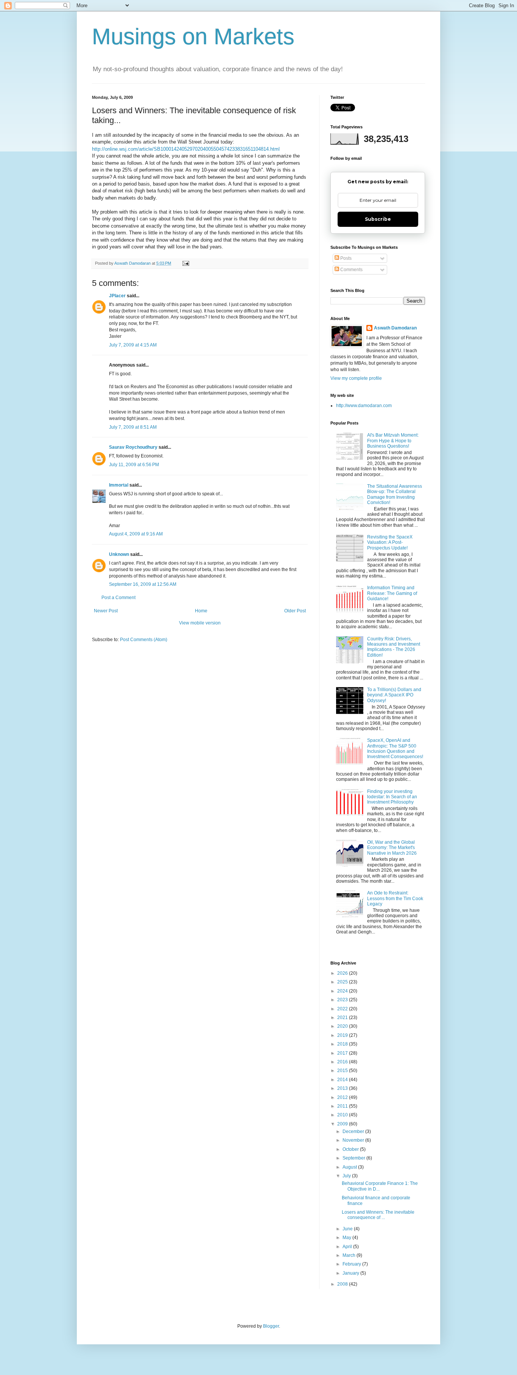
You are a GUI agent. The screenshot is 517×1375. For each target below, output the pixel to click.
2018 (343, 1044)
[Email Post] (185, 263)
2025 (343, 982)
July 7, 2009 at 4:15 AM (133, 345)
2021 (343, 1017)
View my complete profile (356, 378)
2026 (343, 973)
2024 (343, 991)
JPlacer (117, 295)
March (350, 1255)
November (354, 1140)
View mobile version (200, 623)
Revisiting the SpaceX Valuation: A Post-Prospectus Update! (390, 542)
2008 (343, 1284)
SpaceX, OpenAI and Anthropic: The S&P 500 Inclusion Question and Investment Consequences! (395, 748)
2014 (343, 1079)
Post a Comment (118, 597)
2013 (343, 1088)
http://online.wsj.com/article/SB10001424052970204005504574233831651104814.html (186, 149)
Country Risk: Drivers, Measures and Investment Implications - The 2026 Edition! (393, 647)
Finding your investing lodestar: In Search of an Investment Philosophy (392, 797)
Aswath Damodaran (395, 328)
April (348, 1246)
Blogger (271, 1326)
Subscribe (378, 219)
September (354, 1158)
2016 (343, 1061)
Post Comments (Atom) (143, 639)
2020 (343, 1026)
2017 (343, 1053)
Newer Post (106, 610)
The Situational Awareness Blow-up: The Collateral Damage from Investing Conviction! (394, 494)
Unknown (119, 554)
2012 (343, 1097)
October (351, 1149)
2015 (343, 1070)
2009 (343, 1124)
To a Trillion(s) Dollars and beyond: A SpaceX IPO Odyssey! (394, 695)
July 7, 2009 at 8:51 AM (133, 427)
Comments (351, 269)
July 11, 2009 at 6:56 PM (134, 464)
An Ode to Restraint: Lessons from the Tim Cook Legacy (395, 898)
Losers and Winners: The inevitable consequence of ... (378, 1215)
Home (201, 610)
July (347, 1175)
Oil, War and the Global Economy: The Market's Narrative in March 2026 (392, 848)
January (351, 1273)
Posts (345, 258)
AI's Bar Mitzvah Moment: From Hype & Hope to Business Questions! (393, 440)
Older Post (295, 610)
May (347, 1237)
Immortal (118, 485)
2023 (343, 999)
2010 (343, 1114)
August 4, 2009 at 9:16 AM (136, 534)
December (354, 1131)
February (352, 1264)
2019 (343, 1035)
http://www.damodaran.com (364, 405)
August (350, 1167)
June (348, 1228)
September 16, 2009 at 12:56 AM (142, 584)
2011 (343, 1106)
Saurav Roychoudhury (133, 447)
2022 (343, 1008)
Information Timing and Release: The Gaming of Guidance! (392, 593)
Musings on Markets (193, 36)
